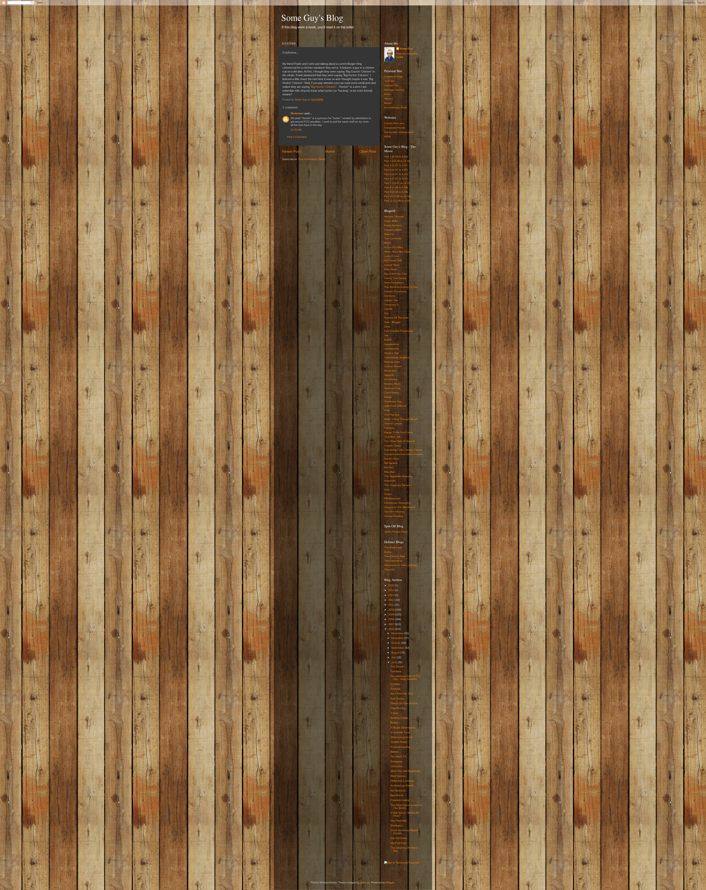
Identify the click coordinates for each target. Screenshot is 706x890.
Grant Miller (391, 221)
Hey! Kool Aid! (399, 820)
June (394, 662)
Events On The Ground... (405, 703)
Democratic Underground (399, 132)
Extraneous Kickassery (397, 502)
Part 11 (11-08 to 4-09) (397, 200)
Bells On (389, 234)
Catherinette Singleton (397, 357)
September (398, 647)
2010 (391, 609)
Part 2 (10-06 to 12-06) (397, 161)
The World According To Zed (401, 287)
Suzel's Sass (391, 458)
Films (387, 94)
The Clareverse (393, 560)
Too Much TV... (399, 756)
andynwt (365, 882)
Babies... (396, 751)
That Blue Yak (392, 436)
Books (387, 103)
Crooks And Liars (394, 123)
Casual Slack (391, 265)
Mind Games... (399, 776)
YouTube (389, 81)
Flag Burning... (399, 708)
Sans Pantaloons (394, 282)
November (397, 638)
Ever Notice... (398, 698)
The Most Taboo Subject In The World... (406, 806)
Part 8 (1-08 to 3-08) (396, 187)
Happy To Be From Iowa (398, 432)
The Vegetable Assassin (398, 476)
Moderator (297, 113)
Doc (386, 313)
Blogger (390, 882)
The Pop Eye (391, 414)
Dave (387, 326)
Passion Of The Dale (396, 317)
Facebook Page (393, 76)
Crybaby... (396, 684)
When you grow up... (403, 737)
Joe (386, 335)
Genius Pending (393, 516)
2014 (391, 590)
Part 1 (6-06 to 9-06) (396, 156)
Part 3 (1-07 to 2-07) (396, 165)
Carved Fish (391, 85)
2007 (391, 624)
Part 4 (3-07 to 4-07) (396, 170)
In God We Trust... (401, 732)
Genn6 (388, 309)
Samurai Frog (392, 388)
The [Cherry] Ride (394, 556)
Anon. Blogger (392, 322)
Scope (388, 494)
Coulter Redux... (400, 742)
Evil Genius (390, 379)
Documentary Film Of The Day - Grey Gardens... (406, 677)
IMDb (387, 136)
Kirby (387, 410)
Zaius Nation (391, 392)
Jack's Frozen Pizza (395, 531)
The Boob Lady (393, 547)
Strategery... (398, 825)
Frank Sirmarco (393, 225)
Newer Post (291, 151)
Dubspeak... (397, 761)
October (396, 642)
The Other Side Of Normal (399, 441)
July (394, 657)
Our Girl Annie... (400, 838)
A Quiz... (395, 713)
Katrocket (389, 480)
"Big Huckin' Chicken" (323, 86)
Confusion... (397, 766)
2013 (391, 595)
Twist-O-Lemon (393, 423)
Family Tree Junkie (395, 278)
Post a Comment (296, 137)
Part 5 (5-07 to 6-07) (396, 174)
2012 (391, 600)
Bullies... (395, 722)
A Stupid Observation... (404, 727)
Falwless (389, 428)
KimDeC (389, 467)
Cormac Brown (393, 366)
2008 (391, 619)
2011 (391, 604)
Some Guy (406, 48)
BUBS (387, 339)
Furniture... (397, 671)
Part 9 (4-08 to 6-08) (396, 192)
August (395, 652)
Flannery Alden (393, 229)
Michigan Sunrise (394, 89)
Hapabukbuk (391, 344)
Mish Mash (390, 269)
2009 (391, 614)
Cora (387, 489)
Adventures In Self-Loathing (400, 565)
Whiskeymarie (392, 498)
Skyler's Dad (391, 353)
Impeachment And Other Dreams (403, 454)
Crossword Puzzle (394, 127)
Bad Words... (398, 795)
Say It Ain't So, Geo (395, 273)
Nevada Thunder (394, 216)
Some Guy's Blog (312, 17)
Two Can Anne (392, 238)
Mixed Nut (390, 370)
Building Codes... (400, 718)
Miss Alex (389, 472)
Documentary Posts (395, 107)
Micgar (388, 397)
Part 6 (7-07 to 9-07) (396, 178)
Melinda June (392, 362)
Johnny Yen (391, 300)
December (397, 633)
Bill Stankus (391, 463)
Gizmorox (389, 296)
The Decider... (399, 666)
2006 (391, 629)
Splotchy (389, 375)
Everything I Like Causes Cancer (403, 449)
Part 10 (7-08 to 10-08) (397, 196)
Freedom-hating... (401, 800)
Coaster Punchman (395, 291)
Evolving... (396, 688)
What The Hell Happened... (406, 771)
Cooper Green (392, 445)
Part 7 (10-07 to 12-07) (397, 183)
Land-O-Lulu (391, 256)
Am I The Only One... (403, 693)
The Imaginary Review (397, 485)
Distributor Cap (393, 401)
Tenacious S (391, 304)
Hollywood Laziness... (403, 780)
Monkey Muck (392, 383)
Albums (388, 98)
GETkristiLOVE (393, 260)
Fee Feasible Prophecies (398, 331)
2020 (391, 585)
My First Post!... (400, 843)
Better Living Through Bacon (401, 419)
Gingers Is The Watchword (399, 507)
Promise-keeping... (401, 747)
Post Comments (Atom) (311, 159)
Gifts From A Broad (395, 406)
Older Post (367, 151)
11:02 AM (296, 129)
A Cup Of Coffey (393, 247)
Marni (387, 243)
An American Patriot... (403, 785)
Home (330, 151)
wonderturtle (391, 348)
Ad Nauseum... (399, 790)
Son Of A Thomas (394, 511)
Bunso (388, 552)
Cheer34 (389, 569)
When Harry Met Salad (397, 251)
